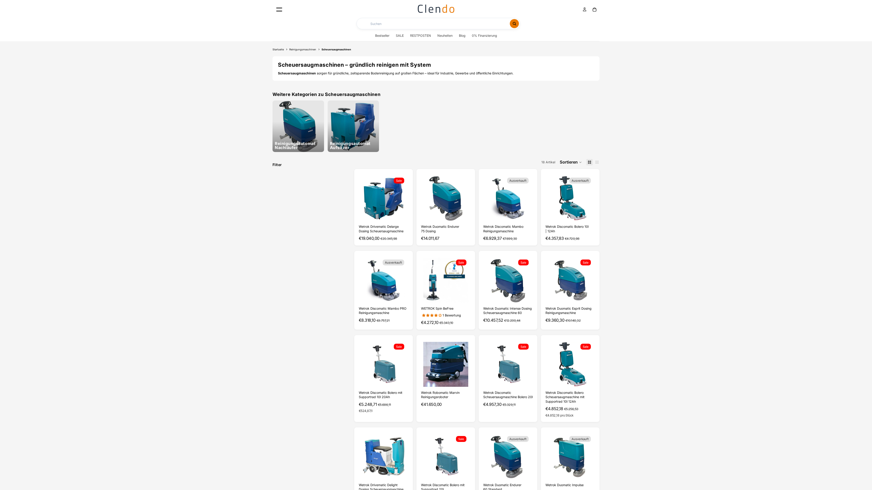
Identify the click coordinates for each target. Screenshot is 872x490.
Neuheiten (445, 35)
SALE (400, 35)
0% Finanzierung (484, 35)
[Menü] (279, 9)
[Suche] (514, 23)
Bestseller (382, 35)
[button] (571, 162)
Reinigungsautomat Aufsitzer (350, 146)
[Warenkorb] (595, 10)
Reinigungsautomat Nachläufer (295, 146)
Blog (462, 35)
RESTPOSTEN (420, 35)
